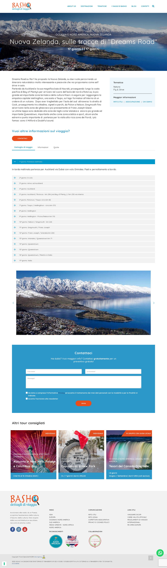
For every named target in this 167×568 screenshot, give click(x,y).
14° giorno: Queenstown (28, 244)
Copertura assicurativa (98, 520)
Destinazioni (87, 6)
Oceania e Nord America (59, 520)
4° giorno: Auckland (27, 189)
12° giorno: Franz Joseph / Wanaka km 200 (36, 233)
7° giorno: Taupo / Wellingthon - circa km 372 (37, 205)
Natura (116, 87)
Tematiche (102, 6)
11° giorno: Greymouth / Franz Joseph (34, 227)
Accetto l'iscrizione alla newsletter (43, 399)
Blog (134, 6)
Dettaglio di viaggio (23, 147)
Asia (51, 515)
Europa (52, 517)
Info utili (118, 102)
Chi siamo (147, 102)
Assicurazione (133, 102)
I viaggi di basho (119, 6)
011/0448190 (15, 563)
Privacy (61, 393)
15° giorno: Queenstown (28, 249)
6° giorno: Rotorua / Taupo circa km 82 (35, 200)
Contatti (145, 6)
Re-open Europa (134, 525)
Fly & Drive (118, 89)
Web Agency (38, 557)
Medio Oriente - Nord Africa (61, 525)
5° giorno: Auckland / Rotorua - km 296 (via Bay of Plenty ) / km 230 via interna (51, 194)
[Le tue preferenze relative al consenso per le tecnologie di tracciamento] (4, 563)
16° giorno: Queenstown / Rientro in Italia (35, 255)
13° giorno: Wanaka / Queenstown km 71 (35, 238)
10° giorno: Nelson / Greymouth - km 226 (35, 222)
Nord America (55, 527)
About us (71, 6)
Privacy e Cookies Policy (98, 522)
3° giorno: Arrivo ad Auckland (31, 183)
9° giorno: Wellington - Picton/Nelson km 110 (37, 216)
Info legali (93, 517)
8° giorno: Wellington (27, 211)
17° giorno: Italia (25, 260)
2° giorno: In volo (26, 178)
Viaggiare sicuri (134, 515)
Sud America (54, 522)
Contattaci (22, 138)
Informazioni (43, 147)
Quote (56, 147)
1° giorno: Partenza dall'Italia (30, 162)
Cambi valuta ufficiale (137, 517)
